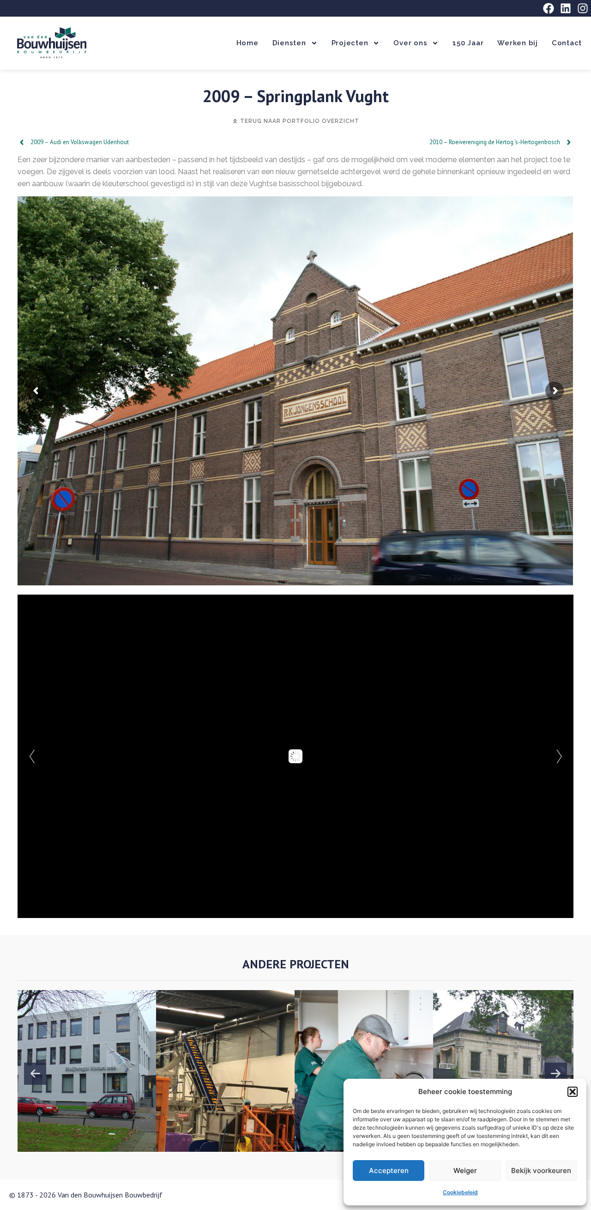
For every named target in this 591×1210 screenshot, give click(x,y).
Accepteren (389, 1170)
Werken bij (517, 43)
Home (247, 43)
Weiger (465, 1170)
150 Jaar (467, 43)
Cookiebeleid (460, 1192)
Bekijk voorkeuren (541, 1170)
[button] (572, 1091)
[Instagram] (582, 8)
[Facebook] (548, 8)
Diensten (289, 43)
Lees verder (81, 1125)
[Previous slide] (35, 1074)
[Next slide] (556, 1074)
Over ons (410, 43)
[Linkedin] (565, 8)
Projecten (350, 43)
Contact (567, 43)
